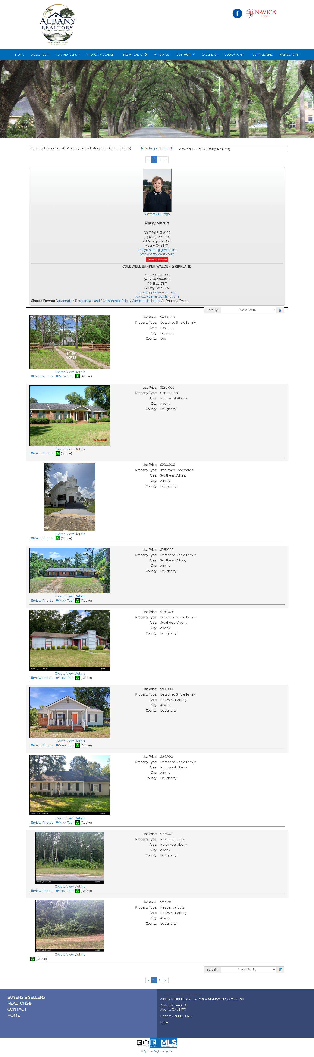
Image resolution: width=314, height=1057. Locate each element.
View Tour (66, 376)
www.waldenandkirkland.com (157, 296)
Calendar (209, 54)
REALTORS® (19, 1003)
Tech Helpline (262, 54)
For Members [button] (66, 54)
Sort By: (212, 310)
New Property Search (157, 148)
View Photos (43, 376)
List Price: (149, 317)
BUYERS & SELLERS (26, 997)
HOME (19, 54)
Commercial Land (145, 301)
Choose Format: (43, 301)
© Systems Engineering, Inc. (157, 1051)
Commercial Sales (116, 301)
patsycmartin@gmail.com (157, 250)
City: (154, 333)
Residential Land (87, 301)
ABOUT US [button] (38, 54)
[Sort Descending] (280, 310)
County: (151, 338)
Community (185, 54)
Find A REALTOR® (134, 54)
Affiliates (161, 54)
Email (164, 1022)
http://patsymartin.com (157, 254)
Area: (153, 328)
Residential (64, 301)
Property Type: (146, 322)
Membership (289, 54)
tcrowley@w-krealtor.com (157, 292)
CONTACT (17, 1009)
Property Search (100, 54)
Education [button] (233, 54)
